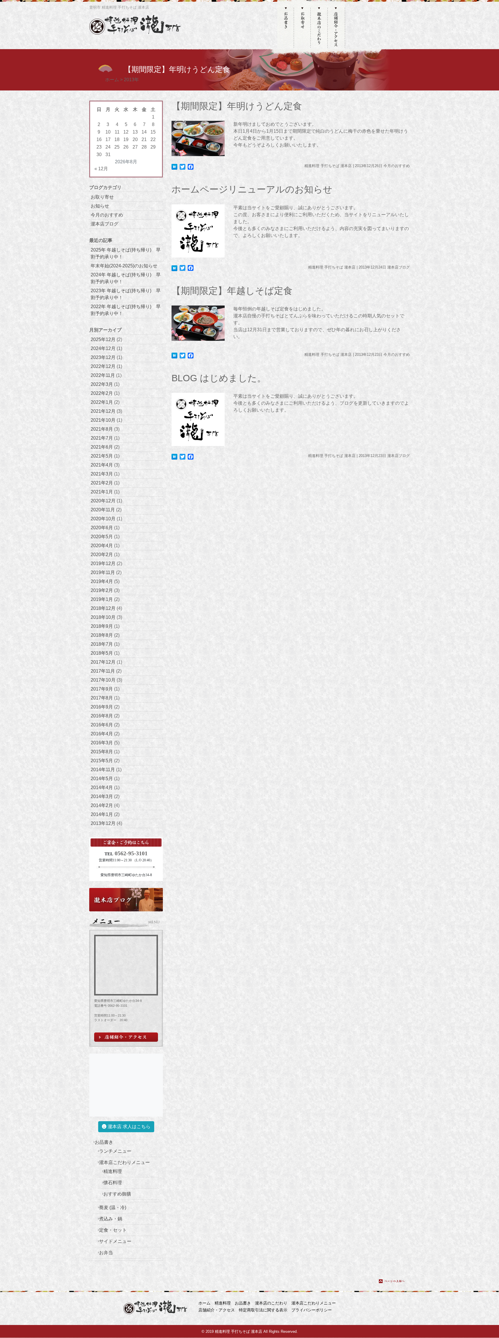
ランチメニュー (115, 1151)
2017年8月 (102, 697)
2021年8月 (102, 429)
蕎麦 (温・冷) (112, 1207)
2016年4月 (102, 733)
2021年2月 (102, 482)
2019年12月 (103, 563)
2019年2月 (102, 590)
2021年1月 (102, 491)
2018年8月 (102, 635)
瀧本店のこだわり (271, 1303)
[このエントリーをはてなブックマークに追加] (174, 166)
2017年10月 (103, 680)
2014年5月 (102, 778)
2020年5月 (102, 536)
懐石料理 (112, 1182)
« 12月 (101, 168)
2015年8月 (102, 751)
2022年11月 (103, 375)
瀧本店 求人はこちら (128, 1126)
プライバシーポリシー (311, 1310)
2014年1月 (102, 814)
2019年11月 (103, 572)
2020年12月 (103, 500)
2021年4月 (102, 464)
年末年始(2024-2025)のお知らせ (124, 265)
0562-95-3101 (131, 853)
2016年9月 (102, 706)
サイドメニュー (115, 1241)
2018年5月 (102, 653)
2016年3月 (102, 742)
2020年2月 (102, 554)
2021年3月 (102, 473)
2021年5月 (102, 456)
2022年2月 (102, 393)
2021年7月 (102, 438)
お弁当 (106, 1252)
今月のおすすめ (107, 214)
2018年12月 (103, 608)
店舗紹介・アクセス (216, 1310)
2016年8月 (102, 715)
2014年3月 (102, 796)
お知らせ (100, 205)
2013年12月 (103, 823)
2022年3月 (102, 384)
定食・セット (113, 1230)
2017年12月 (103, 662)
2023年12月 (103, 357)
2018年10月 (103, 617)
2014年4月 (102, 787)
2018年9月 (102, 626)
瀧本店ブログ (104, 223)
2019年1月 (102, 599)
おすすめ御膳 (117, 1193)
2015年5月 (102, 760)
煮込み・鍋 (110, 1218)
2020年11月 (103, 509)
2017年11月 (103, 671)
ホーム (204, 1303)
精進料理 (112, 1171)
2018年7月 (102, 644)
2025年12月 (103, 339)
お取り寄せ (102, 197)
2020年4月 (102, 545)
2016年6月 (102, 724)
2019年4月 (102, 581)
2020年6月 (102, 527)
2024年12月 (103, 348)
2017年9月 (102, 688)
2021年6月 (102, 447)
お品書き (104, 1142)
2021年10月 (103, 420)
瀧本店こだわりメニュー (124, 1162)
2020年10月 (103, 518)
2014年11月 (103, 769)
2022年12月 (103, 366)
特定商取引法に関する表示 (263, 1310)
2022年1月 (102, 402)
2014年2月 (102, 805)
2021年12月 (103, 411)
